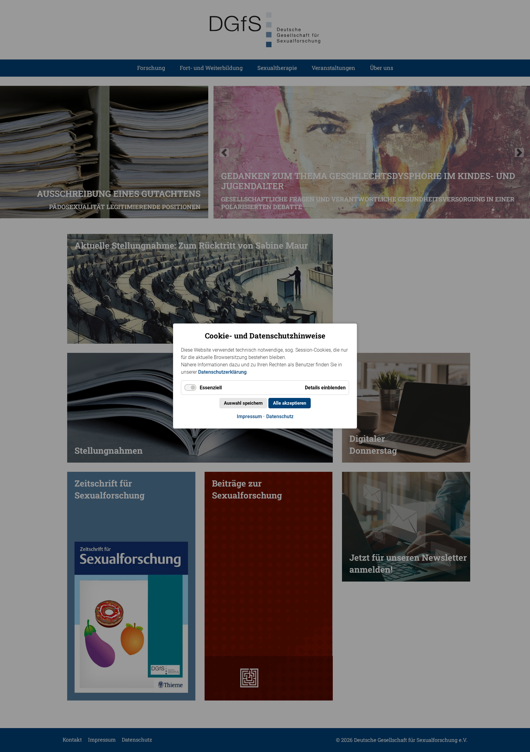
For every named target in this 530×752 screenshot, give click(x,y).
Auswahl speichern (243, 403)
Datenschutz (280, 416)
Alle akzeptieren (289, 403)
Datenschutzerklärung (222, 372)
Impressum (249, 416)
